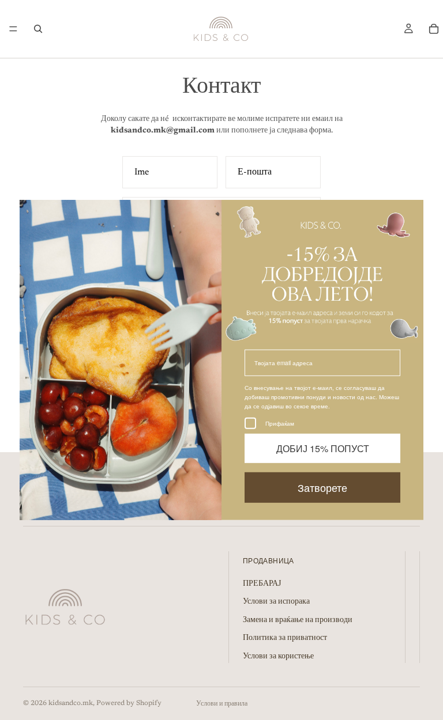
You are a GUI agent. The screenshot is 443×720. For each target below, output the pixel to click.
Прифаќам (279, 423)
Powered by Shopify (129, 703)
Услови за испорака (276, 602)
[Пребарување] (38, 28)
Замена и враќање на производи (297, 620)
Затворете (322, 487)
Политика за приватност (285, 638)
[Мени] (13, 29)
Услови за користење (278, 657)
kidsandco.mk (70, 703)
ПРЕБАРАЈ (262, 584)
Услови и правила (221, 703)
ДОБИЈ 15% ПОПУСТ (322, 447)
